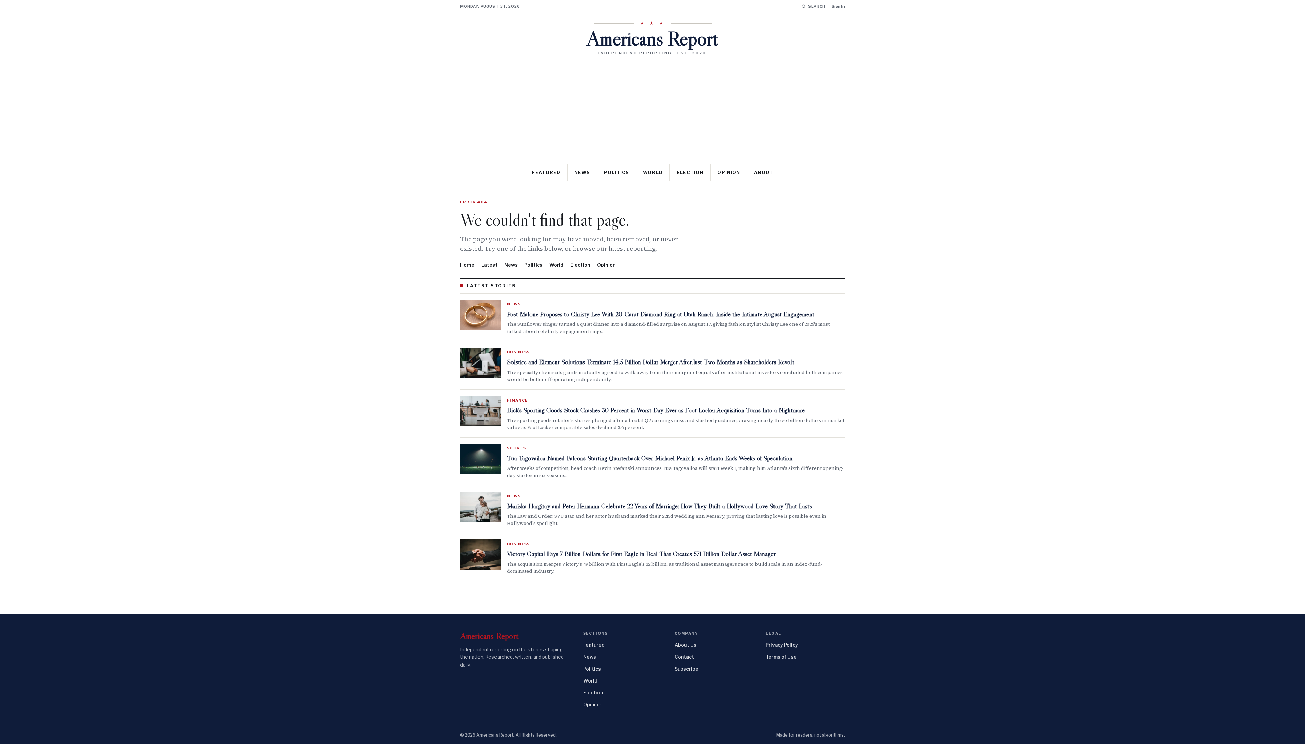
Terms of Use (781, 657)
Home (467, 265)
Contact (684, 657)
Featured (546, 172)
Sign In (838, 6)
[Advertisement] (652, 106)
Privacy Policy (782, 645)
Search (816, 6)
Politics (616, 172)
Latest (489, 265)
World (652, 172)
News (582, 172)
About (763, 172)
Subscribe (686, 669)
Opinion (728, 172)
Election (690, 172)
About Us (685, 645)
